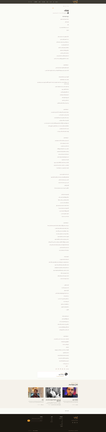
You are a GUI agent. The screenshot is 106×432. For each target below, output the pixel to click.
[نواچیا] (36, 392)
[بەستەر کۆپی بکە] (56, 369)
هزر (53, 1)
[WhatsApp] (58, 369)
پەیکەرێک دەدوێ (75, 399)
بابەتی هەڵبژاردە (61, 418)
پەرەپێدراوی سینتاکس (35, 430)
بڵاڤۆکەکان (35, 1)
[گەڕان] (31, 2)
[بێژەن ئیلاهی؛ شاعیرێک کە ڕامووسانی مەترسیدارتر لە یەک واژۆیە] (53, 392)
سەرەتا (68, 6)
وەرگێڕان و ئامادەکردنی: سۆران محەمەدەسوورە (56, 404)
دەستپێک (56, 1)
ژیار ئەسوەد (77, 404)
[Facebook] (64, 369)
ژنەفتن (39, 1)
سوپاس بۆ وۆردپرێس (30, 430)
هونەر (47, 1)
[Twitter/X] (62, 369)
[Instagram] (75, 422)
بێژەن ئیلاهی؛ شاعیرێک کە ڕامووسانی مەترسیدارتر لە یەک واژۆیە (53, 400)
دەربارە (52, 420)
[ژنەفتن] (75, 1)
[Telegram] (60, 369)
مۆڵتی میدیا (43, 1)
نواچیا (43, 399)
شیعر (65, 6)
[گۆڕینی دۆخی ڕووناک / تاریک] (29, 2)
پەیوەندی (51, 421)
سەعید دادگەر (42, 404)
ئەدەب (51, 1)
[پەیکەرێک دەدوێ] (70, 392)
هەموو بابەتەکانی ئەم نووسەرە (60, 376)
